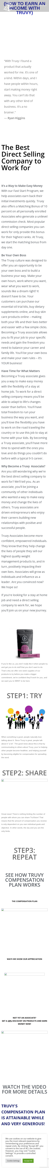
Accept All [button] (28, 1160)
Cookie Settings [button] (13, 1160)
